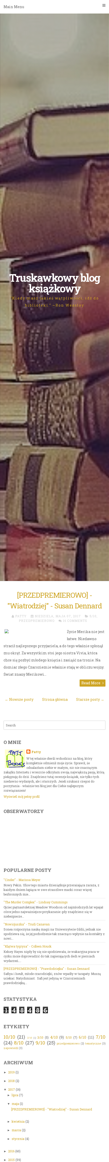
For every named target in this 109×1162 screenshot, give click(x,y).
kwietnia (18, 1121)
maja (16, 1104)
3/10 (40, 1037)
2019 (11, 1072)
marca (17, 1130)
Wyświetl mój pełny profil (22, 796)
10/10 (9, 1037)
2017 (12, 1089)
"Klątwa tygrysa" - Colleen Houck (27, 946)
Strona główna (55, 699)
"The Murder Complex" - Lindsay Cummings (36, 902)
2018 (11, 1081)
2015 (11, 1160)
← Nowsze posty (19, 699)
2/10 (29, 1037)
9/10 (40, 1042)
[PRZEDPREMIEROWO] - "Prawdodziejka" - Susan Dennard (46, 969)
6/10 (82, 1037)
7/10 (100, 1037)
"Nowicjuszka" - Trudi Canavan (27, 924)
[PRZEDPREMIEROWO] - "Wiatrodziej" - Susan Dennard (51, 1109)
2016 (11, 1151)
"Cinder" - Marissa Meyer (22, 880)
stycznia (18, 1139)
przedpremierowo (37, 621)
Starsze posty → (90, 699)
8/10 (19, 1042)
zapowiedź (11, 1048)
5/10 (93, 616)
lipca (15, 1095)
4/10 (54, 1037)
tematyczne (93, 1043)
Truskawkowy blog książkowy (54, 283)
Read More (91, 682)
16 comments (75, 621)
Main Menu (14, 6)
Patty (36, 752)
